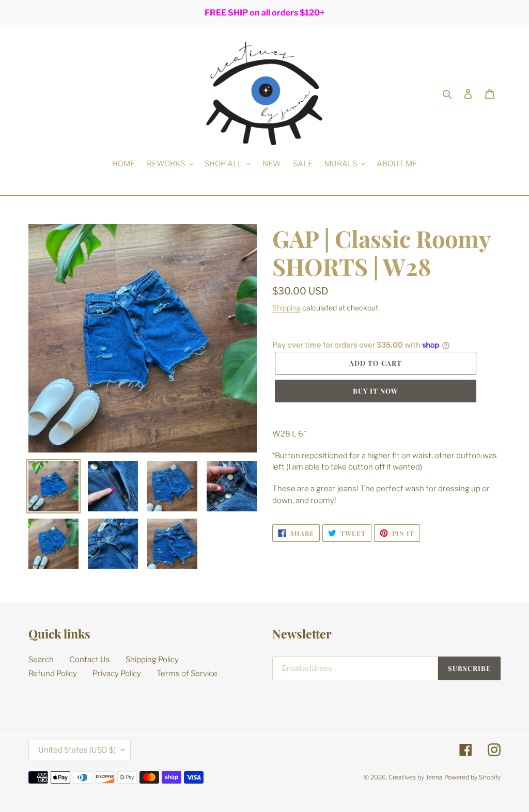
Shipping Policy (152, 659)
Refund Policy (52, 673)
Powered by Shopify (472, 777)
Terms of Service (187, 673)
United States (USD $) (77, 750)
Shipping (286, 307)
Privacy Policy (116, 673)
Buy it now (375, 390)
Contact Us (89, 659)
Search (41, 659)
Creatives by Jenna (415, 777)
